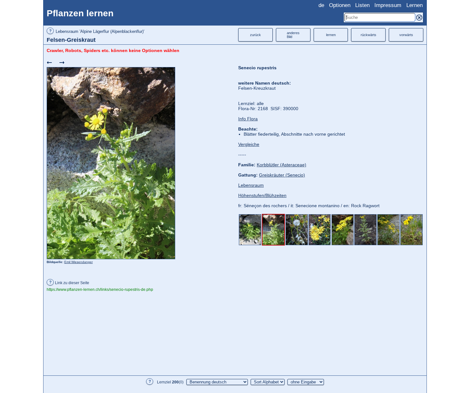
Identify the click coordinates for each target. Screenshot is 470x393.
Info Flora (248, 118)
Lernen (414, 5)
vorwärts (406, 35)
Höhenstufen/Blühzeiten (262, 195)
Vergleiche (248, 144)
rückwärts (368, 35)
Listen (362, 5)
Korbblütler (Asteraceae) (281, 164)
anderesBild (293, 35)
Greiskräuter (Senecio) (282, 175)
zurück (255, 35)
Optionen (339, 5)
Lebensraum (251, 185)
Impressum (387, 5)
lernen (331, 35)
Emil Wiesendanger (78, 262)
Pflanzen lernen (80, 13)
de (321, 5)
